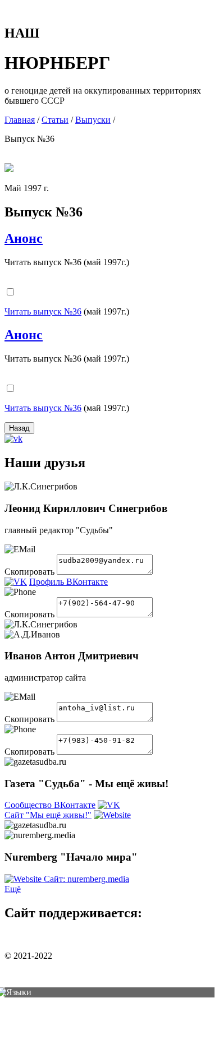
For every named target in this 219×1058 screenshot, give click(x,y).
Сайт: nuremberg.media (86, 879)
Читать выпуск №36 (42, 311)
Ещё (12, 889)
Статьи (55, 119)
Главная (19, 119)
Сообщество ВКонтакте (49, 805)
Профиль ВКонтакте (68, 581)
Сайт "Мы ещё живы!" (48, 815)
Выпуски (93, 119)
